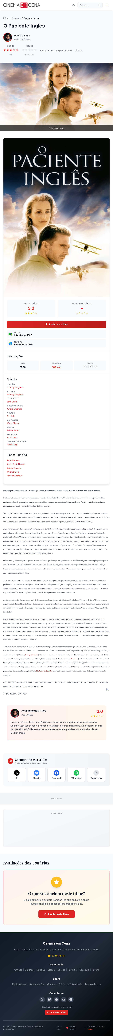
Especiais (84, 969)
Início (6, 18)
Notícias (40, 969)
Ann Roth (11, 416)
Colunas (29, 969)
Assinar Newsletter (56, 1012)
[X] (42, 999)
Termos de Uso (93, 984)
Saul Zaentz (12, 437)
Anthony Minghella (15, 387)
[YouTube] (63, 999)
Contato (51, 984)
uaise (90, 1029)
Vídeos (51, 969)
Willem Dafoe (13, 472)
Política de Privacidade (70, 984)
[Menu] (107, 5)
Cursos (61, 969)
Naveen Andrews (14, 476)
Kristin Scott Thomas (16, 464)
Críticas (15, 18)
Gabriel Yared (13, 430)
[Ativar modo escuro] (73, 5)
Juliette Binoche (14, 468)
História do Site (36, 984)
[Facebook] (71, 999)
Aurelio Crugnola (14, 409)
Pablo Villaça (19, 984)
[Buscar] (99, 5)
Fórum (95, 969)
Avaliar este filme (56, 324)
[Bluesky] (49, 999)
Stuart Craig (12, 444)
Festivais (72, 969)
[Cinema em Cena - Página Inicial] (21, 5)
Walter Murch (13, 423)
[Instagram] (56, 999)
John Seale (12, 402)
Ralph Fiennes (13, 460)
